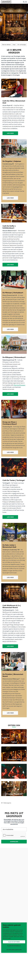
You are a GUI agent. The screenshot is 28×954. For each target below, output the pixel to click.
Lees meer (10, 133)
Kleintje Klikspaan (19, 385)
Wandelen (4, 875)
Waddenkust (4, 864)
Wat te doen (6, 870)
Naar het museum (6, 903)
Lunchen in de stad (6, 901)
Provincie (3, 861)
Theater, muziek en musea (8, 887)
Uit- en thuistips (21, 44)
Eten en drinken (6, 44)
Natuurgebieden (5, 866)
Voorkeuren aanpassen (14, 949)
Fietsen (3, 872)
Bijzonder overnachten (7, 882)
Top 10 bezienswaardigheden (9, 856)
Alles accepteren (14, 941)
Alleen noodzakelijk (14, 945)
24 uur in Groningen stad (7, 896)
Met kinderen (5, 885)
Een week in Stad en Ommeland (9, 893)
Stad (14, 44)
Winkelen (3, 880)
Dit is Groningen (8, 854)
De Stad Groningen (6, 859)
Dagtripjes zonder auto (7, 898)
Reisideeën (5, 891)
